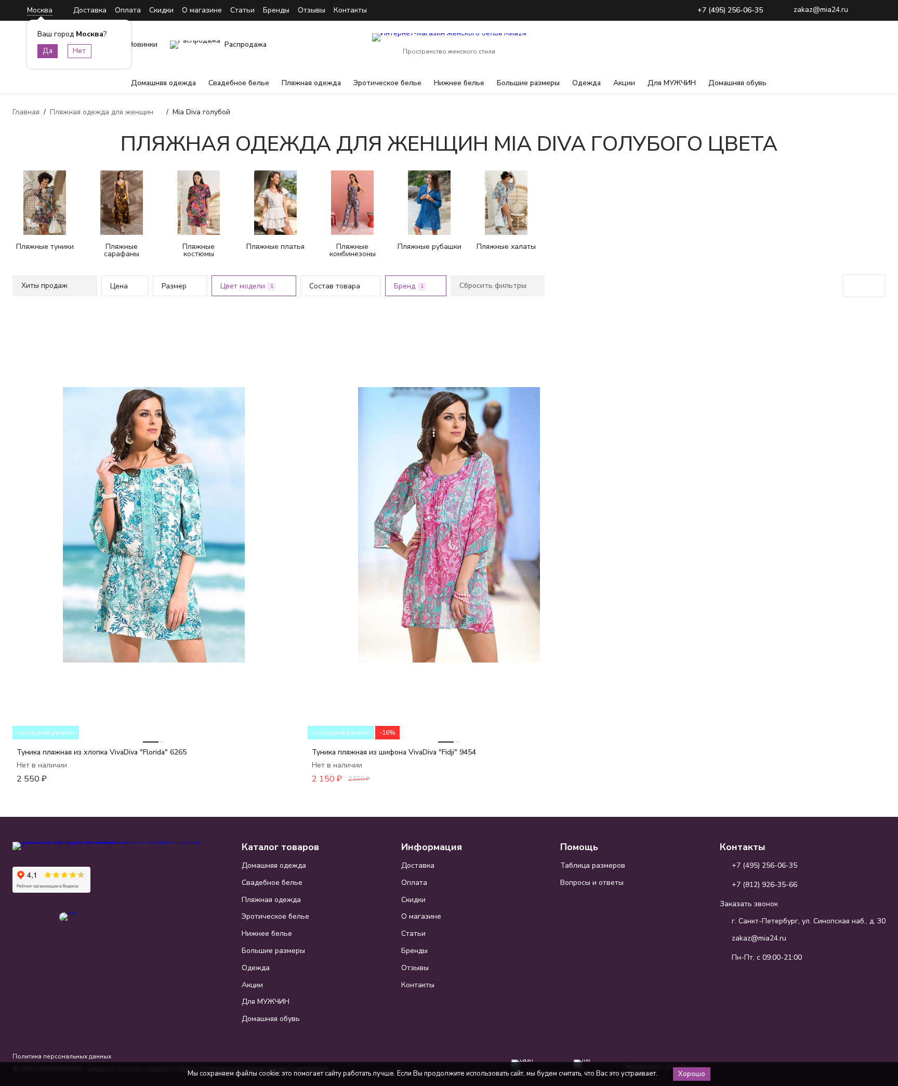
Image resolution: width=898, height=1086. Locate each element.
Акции (624, 83)
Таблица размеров (592, 865)
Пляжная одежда (311, 83)
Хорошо (691, 1074)
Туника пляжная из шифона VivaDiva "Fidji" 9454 (394, 752)
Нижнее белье (459, 83)
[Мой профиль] (813, 44)
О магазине (202, 10)
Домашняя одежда (163, 83)
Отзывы (311, 10)
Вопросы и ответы (592, 883)
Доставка (90, 10)
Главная (25, 112)
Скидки (161, 10)
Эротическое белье (387, 83)
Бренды (276, 10)
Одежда (586, 83)
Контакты (350, 10)
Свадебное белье (238, 83)
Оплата (128, 10)
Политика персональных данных (61, 1056)
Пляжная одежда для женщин (101, 112)
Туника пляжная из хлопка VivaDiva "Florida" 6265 (102, 752)
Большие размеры (528, 83)
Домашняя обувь (737, 83)
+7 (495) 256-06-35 (730, 10)
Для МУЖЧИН (672, 83)
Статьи (242, 10)
